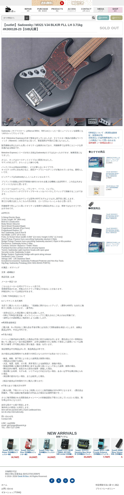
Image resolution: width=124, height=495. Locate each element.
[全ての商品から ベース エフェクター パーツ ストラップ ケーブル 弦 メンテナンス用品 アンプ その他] (15, 17)
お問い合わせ (7, 489)
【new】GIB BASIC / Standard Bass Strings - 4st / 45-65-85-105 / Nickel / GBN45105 (112, 174)
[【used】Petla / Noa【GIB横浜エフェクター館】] (28, 443)
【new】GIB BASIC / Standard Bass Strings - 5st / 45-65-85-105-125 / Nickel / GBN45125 (113, 230)
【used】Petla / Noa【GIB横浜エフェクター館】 (28, 452)
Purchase (42, 10)
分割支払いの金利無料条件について (104, 138)
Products (57, 10)
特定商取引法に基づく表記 (107, 485)
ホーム (4, 485)
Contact (86, 10)
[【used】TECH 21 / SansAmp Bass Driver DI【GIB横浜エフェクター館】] (65, 443)
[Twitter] (58, 480)
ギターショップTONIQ (11, 492)
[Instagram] (65, 480)
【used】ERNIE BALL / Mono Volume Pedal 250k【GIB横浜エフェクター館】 (101, 453)
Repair (28, 10)
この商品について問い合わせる (102, 140)
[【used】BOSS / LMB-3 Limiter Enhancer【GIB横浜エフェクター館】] (83, 443)
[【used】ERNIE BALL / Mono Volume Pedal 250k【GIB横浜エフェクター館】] (101, 443)
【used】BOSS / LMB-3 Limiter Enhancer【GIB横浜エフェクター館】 (83, 453)
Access (71, 10)
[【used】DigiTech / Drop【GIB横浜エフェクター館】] (10, 443)
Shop (115, 10)
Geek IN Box (23, 476)
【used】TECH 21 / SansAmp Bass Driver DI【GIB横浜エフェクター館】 (65, 453)
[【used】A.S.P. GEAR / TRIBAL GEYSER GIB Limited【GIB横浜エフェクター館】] (46, 443)
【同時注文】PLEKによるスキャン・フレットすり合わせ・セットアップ (113, 159)
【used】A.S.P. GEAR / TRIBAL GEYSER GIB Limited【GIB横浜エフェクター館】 (46, 453)
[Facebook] (51, 480)
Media (100, 10)
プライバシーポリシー (105, 489)
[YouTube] (72, 480)
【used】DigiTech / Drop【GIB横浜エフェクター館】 (10, 452)
